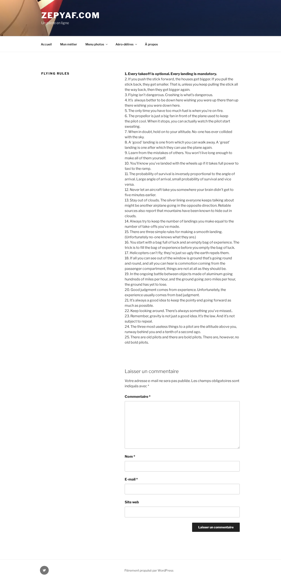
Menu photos (94, 44)
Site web (132, 502)
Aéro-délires (124, 44)
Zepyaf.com (70, 15)
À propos (151, 44)
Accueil (46, 44)
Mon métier (68, 44)
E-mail (131, 479)
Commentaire (138, 397)
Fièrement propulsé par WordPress (148, 570)
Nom (130, 456)
